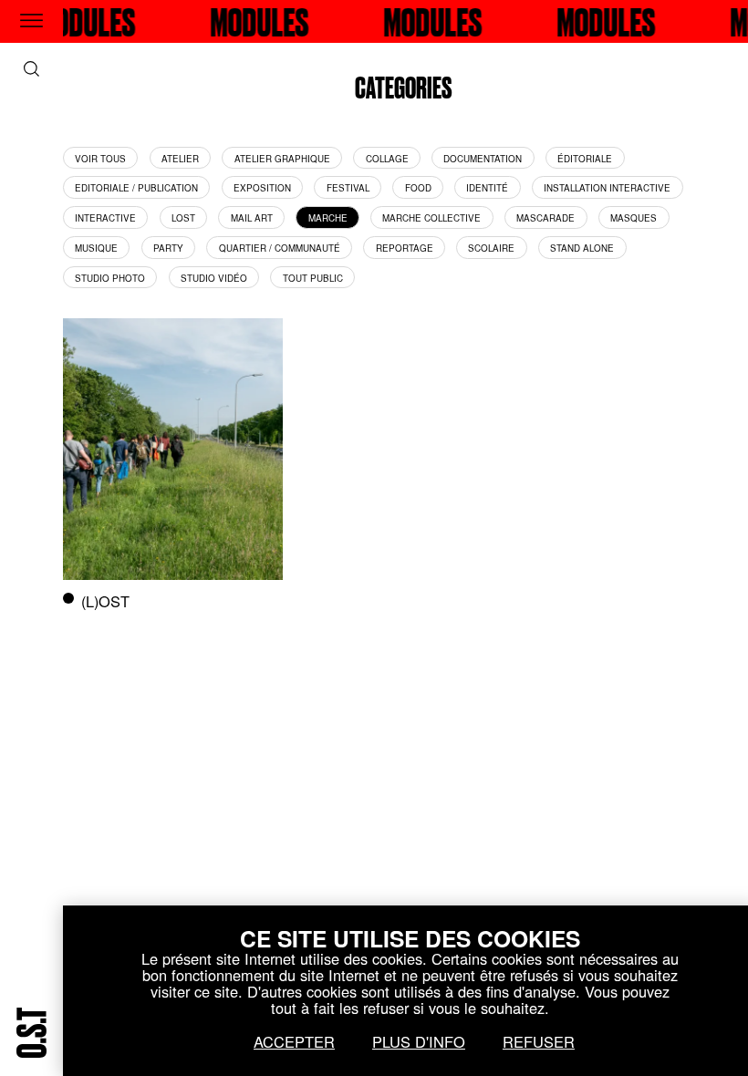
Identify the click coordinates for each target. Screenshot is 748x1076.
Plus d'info (418, 1041)
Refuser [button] (539, 1041)
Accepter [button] (294, 1041)
